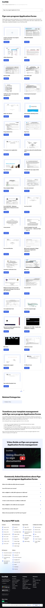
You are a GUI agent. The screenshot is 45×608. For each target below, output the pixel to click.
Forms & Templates (16, 580)
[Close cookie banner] (42, 605)
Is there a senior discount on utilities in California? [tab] (14, 500)
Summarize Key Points (7, 558)
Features (14, 587)
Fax (35, 534)
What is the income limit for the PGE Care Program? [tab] (14, 512)
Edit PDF (16, 527)
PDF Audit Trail (17, 552)
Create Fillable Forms (37, 542)
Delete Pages (16, 545)
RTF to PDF (6, 543)
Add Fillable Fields (17, 532)
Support (23, 585)
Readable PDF (17, 559)
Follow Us (4, 583)
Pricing (13, 584)
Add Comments (38, 527)
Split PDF (16, 536)
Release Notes (25, 587)
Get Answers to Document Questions (7, 562)
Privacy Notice (25, 581)
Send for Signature (28, 529)
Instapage (35, 587)
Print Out (16, 569)
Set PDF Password (17, 557)
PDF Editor (14, 578)
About (23, 578)
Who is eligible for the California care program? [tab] (13, 504)
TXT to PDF (6, 529)
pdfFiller (34, 581)
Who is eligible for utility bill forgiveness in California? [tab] (14, 492)
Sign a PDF (27, 527)
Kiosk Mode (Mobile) (27, 538)
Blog (34, 578)
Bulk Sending (27, 541)
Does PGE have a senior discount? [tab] (10, 508)
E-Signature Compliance (27, 584)
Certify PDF (16, 555)
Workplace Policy (7, 401)
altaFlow (34, 585)
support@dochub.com (5, 579)
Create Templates (38, 539)
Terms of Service (25, 580)
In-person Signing (28, 535)
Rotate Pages (16, 541)
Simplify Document (7, 555)
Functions (14, 588)
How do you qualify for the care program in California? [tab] (15, 496)
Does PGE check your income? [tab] (9, 488)
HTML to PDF (6, 541)
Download (16, 566)
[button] (22, 458)
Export (15, 564)
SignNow (34, 584)
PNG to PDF (6, 532)
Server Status (14, 582)
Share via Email (38, 532)
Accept (36, 605)
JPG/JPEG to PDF (7, 534)
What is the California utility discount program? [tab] (13, 484)
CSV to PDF (6, 539)
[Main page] (5, 2)
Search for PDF (17, 562)
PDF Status (37, 536)
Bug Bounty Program (26, 588)
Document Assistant (8, 552)
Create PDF (16, 529)
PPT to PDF (6, 536)
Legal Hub (24, 582)
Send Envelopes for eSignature (28, 532)
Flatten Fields (16, 534)
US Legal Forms (36, 582)
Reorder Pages (17, 543)
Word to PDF (6, 527)
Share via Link (37, 529)
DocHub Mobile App (36, 580)
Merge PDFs (16, 539)
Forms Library (14, 585)
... (29, 605)
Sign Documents (15, 581)
